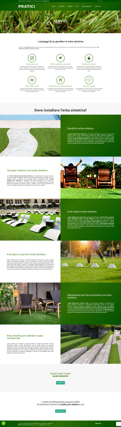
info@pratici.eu (46, 1)
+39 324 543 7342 (37, 1)
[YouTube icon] (99, 1)
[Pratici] (27, 6)
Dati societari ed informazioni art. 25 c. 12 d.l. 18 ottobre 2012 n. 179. (34, 424)
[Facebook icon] (98, 1)
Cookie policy (50, 423)
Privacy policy (43, 423)
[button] (3, 423)
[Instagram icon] (101, 1)
